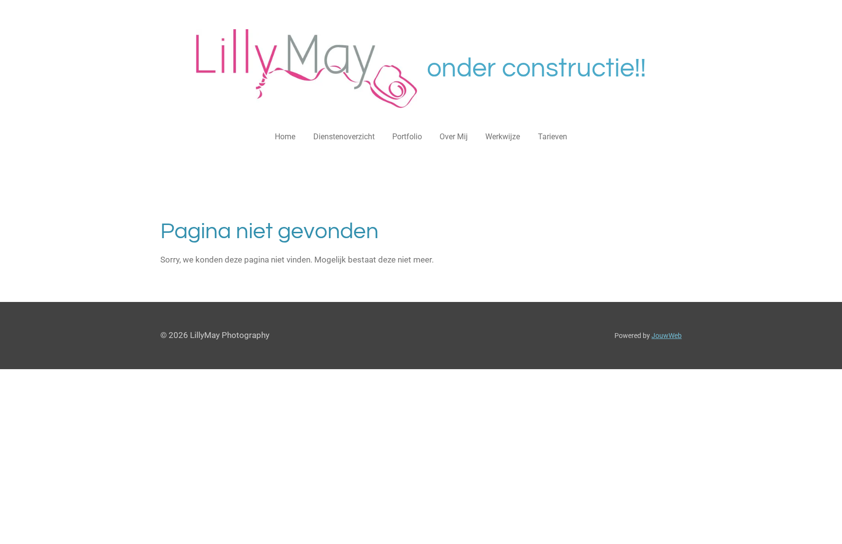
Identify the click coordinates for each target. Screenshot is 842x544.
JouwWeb (666, 335)
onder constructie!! (536, 68)
